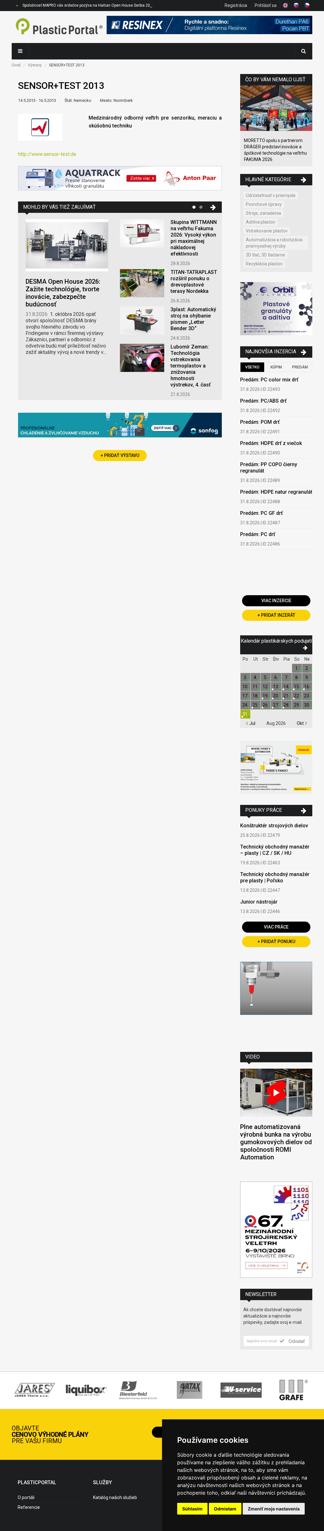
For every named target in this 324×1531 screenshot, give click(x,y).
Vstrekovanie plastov (267, 230)
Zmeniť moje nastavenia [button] (274, 1508)
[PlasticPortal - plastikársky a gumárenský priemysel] (59, 27)
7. (286, 677)
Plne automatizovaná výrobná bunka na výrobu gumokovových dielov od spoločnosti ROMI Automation (276, 1142)
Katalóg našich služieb (115, 1497)
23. (307, 695)
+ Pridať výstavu (120, 455)
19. (266, 695)
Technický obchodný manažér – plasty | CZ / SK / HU (274, 850)
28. (287, 704)
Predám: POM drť (260, 422)
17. (245, 695)
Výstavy (35, 65)
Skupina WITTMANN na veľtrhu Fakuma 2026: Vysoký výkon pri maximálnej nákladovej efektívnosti (194, 238)
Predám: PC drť (257, 534)
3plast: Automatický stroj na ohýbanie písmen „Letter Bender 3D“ (193, 318)
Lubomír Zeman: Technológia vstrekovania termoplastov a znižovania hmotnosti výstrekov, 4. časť (191, 366)
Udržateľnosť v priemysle (271, 195)
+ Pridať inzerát (276, 615)
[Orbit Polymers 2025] (276, 309)
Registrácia (236, 5)
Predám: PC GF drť (261, 513)
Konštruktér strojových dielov (274, 826)
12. (266, 686)
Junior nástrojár (258, 902)
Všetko (252, 367)
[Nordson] (276, 1002)
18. (255, 695)
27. (276, 704)
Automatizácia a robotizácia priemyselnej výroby (274, 243)
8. (297, 677)
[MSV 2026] (276, 1230)
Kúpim (276, 367)
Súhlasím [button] (192, 1508)
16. (307, 686)
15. (297, 686)
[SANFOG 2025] (120, 426)
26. (266, 704)
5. (265, 677)
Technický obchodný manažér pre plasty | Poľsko (274, 877)
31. (245, 714)
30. (307, 704)
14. (287, 686)
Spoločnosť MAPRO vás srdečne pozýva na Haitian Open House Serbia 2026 (88, 5)
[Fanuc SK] (276, 768)
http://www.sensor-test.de (47, 154)
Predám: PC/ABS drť (263, 401)
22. (297, 695)
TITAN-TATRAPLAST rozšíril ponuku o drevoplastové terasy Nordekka (194, 281)
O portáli (26, 1497)
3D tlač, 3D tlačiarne (265, 254)
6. (276, 677)
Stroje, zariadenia (263, 213)
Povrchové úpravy (264, 204)
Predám (300, 367)
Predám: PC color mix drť (269, 380)
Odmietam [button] (225, 1508)
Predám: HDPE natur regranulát (276, 492)
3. (245, 677)
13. (276, 686)
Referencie (29, 1507)
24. (245, 704)
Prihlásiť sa (266, 5)
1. (297, 668)
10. (245, 686)
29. (297, 704)
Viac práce (276, 926)
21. (287, 695)
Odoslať (296, 1341)
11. (255, 686)
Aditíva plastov (260, 222)
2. (307, 668)
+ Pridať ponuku (276, 941)
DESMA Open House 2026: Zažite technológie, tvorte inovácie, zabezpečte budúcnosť (63, 293)
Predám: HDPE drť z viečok (271, 443)
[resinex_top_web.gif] (209, 27)
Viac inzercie (276, 600)
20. (276, 695)
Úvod (16, 65)
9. (307, 677)
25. (255, 704)
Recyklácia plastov (264, 263)
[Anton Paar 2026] (120, 179)
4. (255, 677)
